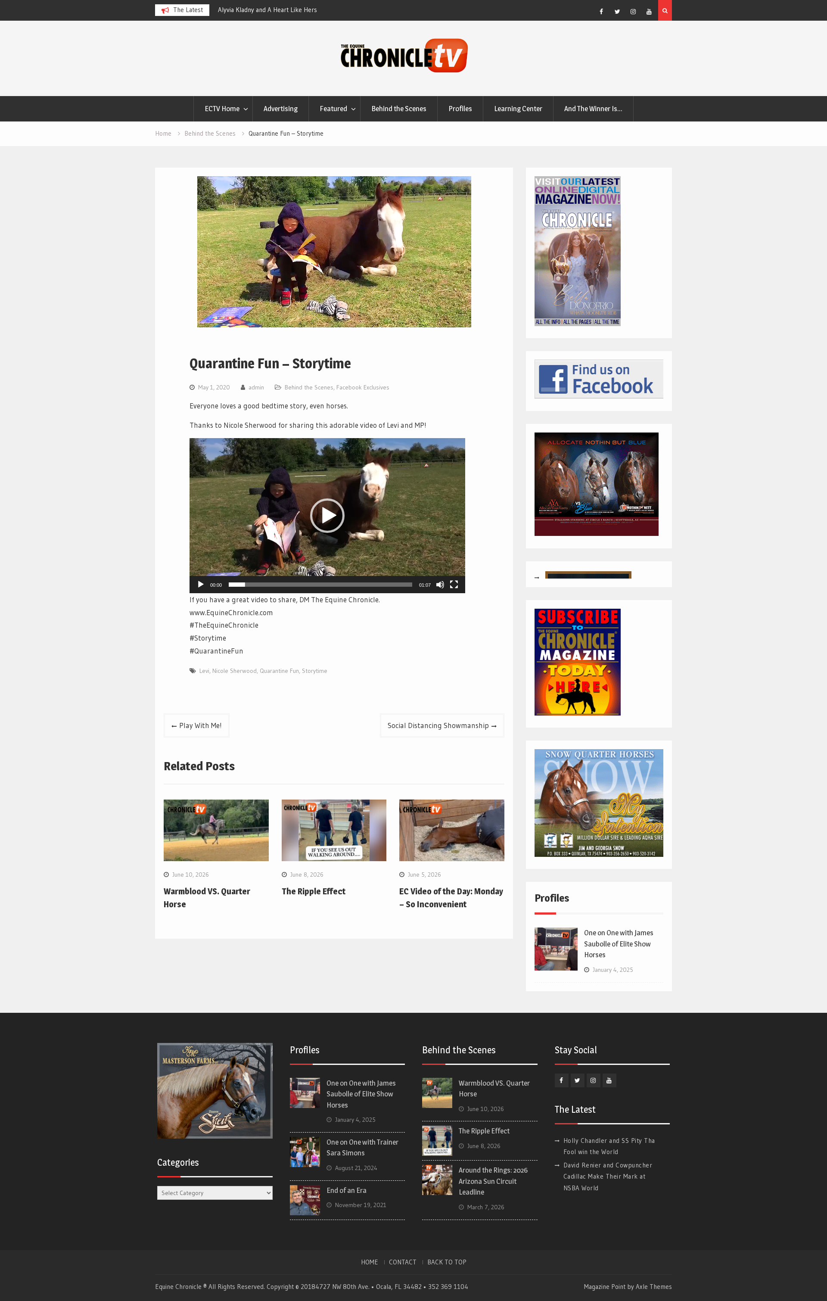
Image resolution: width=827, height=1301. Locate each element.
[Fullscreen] (454, 584)
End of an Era (346, 1190)
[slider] (320, 584)
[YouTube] (649, 12)
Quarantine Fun (279, 671)
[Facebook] (601, 12)
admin (256, 387)
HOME (369, 1262)
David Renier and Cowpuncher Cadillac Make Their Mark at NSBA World (608, 1176)
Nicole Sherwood (234, 671)
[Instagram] (633, 12)
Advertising (281, 108)
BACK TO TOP (446, 1262)
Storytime (314, 671)
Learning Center (518, 108)
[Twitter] (617, 12)
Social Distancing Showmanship (438, 725)
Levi (204, 671)
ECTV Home (222, 108)
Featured (333, 108)
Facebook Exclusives (362, 387)
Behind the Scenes (398, 108)
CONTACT (403, 1262)
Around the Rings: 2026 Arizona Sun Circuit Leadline (493, 1181)
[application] (327, 515)
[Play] (200, 584)
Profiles (460, 108)
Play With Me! (200, 725)
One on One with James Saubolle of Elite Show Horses (618, 943)
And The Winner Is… (593, 108)
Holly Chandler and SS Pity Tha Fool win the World (345, 10)
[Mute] (440, 584)
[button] (327, 515)
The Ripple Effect (313, 891)
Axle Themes (654, 1286)
